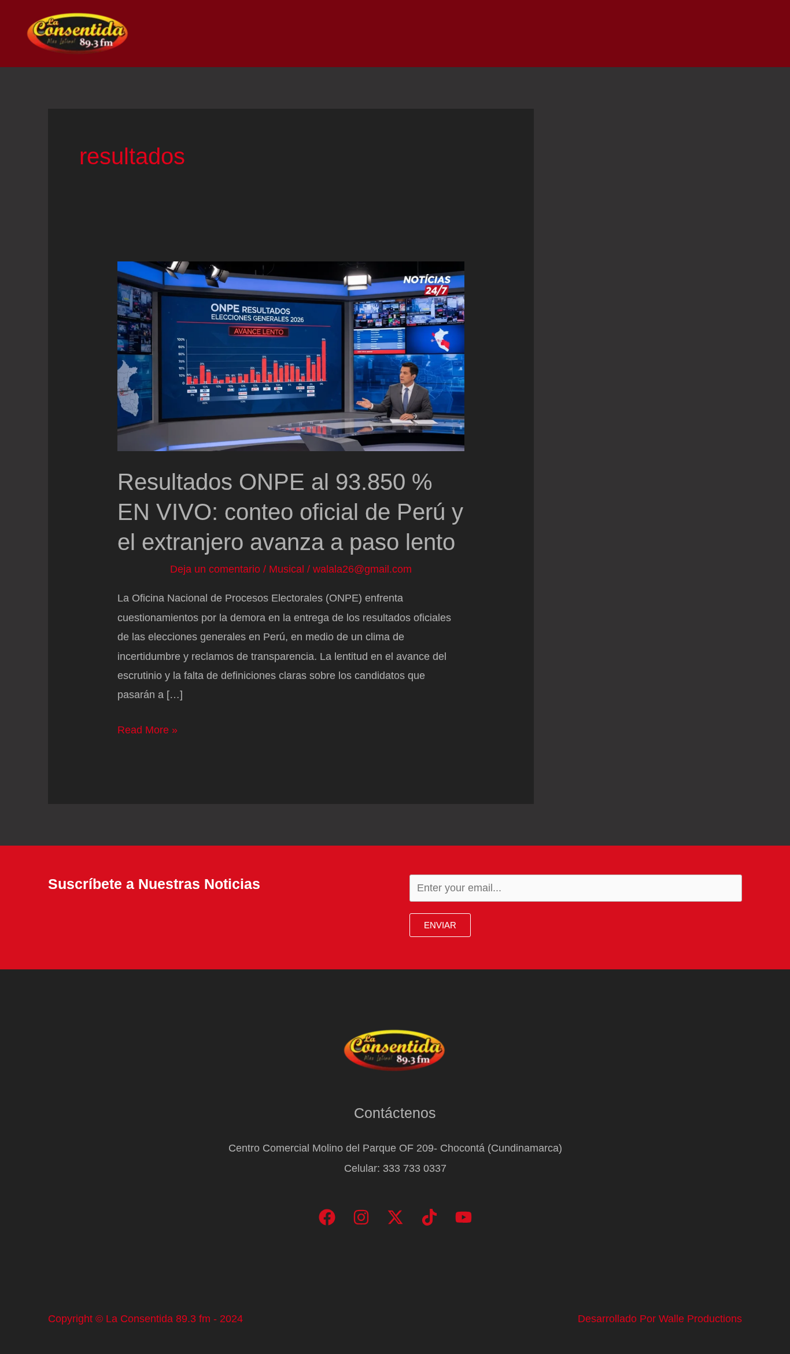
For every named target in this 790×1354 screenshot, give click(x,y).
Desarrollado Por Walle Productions (660, 1319)
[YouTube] (463, 1217)
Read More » (147, 732)
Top (566, 33)
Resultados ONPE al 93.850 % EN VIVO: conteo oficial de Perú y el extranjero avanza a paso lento (290, 512)
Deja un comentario (215, 569)
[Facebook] (327, 1217)
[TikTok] (429, 1217)
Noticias (518, 33)
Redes (611, 33)
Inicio (467, 33)
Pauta (660, 33)
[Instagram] (361, 1217)
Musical (286, 569)
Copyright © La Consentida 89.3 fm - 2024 (145, 1319)
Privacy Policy (727, 33)
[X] (395, 1217)
